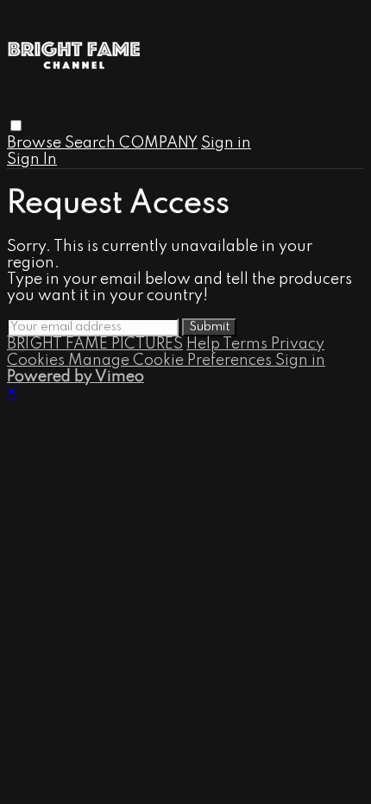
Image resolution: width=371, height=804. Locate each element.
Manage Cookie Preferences (171, 360)
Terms (247, 344)
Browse (36, 143)
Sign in (226, 143)
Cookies (37, 360)
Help (204, 344)
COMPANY (158, 143)
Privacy (297, 344)
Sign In (32, 159)
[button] (16, 125)
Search (92, 143)
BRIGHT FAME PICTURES (95, 344)
